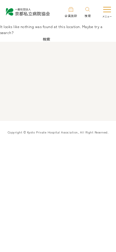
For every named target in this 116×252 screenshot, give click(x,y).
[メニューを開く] (107, 12)
